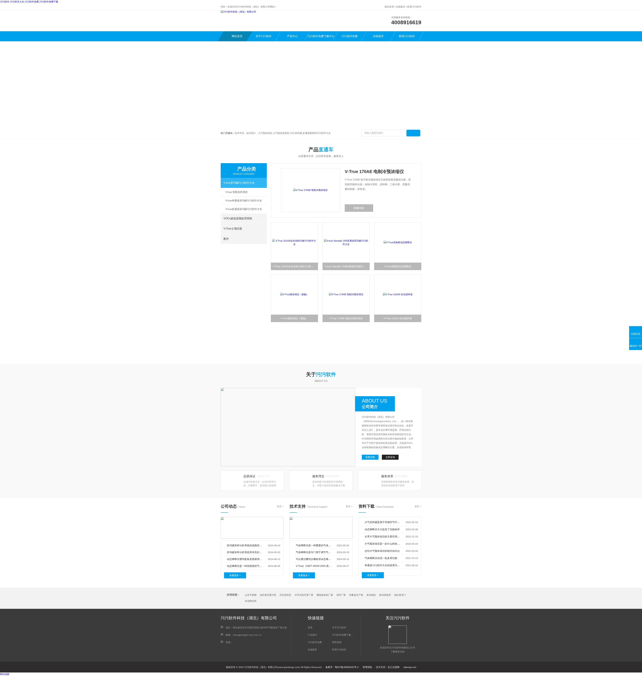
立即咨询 (390, 457)
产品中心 (292, 36)
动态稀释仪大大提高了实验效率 (382, 529)
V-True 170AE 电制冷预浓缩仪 (374, 171)
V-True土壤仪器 (233, 228)
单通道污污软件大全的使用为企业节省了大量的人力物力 (383, 565)
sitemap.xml (409, 667)
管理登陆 (367, 667)
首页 (310, 627)
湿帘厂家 (341, 595)
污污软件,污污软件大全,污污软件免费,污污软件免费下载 (29, 1)
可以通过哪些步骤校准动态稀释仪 (314, 559)
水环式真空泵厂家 (304, 595)
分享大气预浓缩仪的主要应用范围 (383, 536)
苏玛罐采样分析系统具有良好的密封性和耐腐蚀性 (245, 552)
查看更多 (359, 208)
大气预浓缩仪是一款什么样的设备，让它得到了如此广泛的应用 (383, 543)
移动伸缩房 (385, 595)
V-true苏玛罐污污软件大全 (239, 182)
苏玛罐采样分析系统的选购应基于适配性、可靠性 (245, 545)
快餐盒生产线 (356, 595)
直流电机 (371, 595)
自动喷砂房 (250, 601)
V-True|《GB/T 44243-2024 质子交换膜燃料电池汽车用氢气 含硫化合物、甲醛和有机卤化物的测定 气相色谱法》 (314, 566)
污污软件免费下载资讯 (342, 635)
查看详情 (370, 457)
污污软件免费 (350, 36)
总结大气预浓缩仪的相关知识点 (382, 550)
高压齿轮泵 (285, 595)
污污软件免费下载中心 (321, 36)
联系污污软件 (414, 6)
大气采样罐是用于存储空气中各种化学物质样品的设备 (383, 522)
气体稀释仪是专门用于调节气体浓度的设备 (314, 552)
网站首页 (237, 36)
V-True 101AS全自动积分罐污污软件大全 (295, 266)
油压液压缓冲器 (268, 595)
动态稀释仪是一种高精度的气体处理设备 (245, 566)
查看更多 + (235, 575)
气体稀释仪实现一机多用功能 (381, 558)
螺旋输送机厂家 (325, 595)
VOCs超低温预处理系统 (238, 218)
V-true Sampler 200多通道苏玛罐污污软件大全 (347, 266)
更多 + (280, 506)
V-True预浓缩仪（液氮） (294, 318)
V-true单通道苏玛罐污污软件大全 (243, 200)
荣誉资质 (337, 642)
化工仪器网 (393, 667)
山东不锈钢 (250, 595)
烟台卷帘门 (400, 595)
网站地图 (4, 674)
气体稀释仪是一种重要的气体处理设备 (314, 545)
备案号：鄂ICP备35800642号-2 (342, 667)
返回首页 (389, 6)
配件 (226, 238)
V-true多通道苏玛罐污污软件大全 (243, 209)
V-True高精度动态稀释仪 (397, 266)
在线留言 (400, 6)
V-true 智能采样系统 (236, 192)
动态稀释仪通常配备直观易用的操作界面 (245, 559)
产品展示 (312, 635)
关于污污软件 (264, 36)
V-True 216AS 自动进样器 (398, 318)
